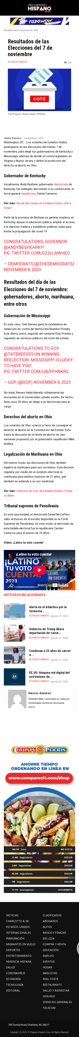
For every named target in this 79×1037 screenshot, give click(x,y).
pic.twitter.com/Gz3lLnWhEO (37, 253)
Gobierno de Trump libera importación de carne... (46, 631)
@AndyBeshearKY (23, 247)
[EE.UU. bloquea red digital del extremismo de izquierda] (14, 676)
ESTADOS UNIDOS (17, 62)
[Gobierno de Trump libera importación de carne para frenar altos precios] (14, 633)
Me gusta (66, 849)
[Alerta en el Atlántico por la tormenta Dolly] (14, 611)
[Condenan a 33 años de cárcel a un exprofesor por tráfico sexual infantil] (14, 655)
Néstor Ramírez (12, 138)
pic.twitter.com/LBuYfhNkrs (36, 371)
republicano (28, 193)
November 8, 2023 (22, 269)
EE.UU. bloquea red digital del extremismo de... (49, 674)
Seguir (68, 857)
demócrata (61, 184)
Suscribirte (65, 889)
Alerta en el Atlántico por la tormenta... (48, 609)
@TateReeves (18, 354)
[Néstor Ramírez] (17, 700)
